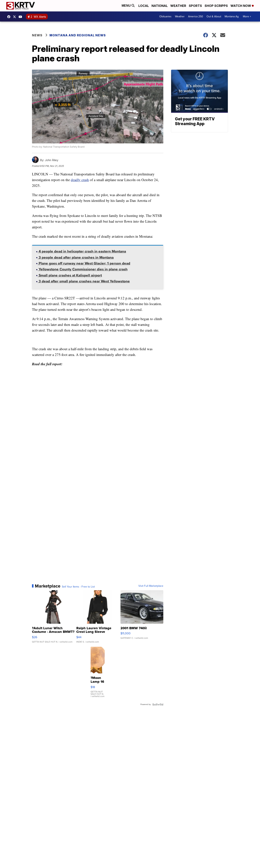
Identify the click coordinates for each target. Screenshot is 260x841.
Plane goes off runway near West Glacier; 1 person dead (84, 263)
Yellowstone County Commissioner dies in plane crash (83, 269)
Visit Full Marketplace (150, 586)
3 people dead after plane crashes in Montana (76, 258)
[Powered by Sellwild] (157, 704)
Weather (178, 6)
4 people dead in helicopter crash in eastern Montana (82, 251)
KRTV (15, 16)
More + (247, 16)
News (37, 35)
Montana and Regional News (77, 35)
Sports (195, 6)
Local (143, 6)
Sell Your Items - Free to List (78, 586)
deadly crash (80, 179)
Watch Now (241, 6)
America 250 (195, 16)
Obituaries (165, 16)
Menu (127, 5)
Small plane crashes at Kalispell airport (70, 275)
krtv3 (9, 16)
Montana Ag (232, 16)
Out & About (214, 16)
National (160, 6)
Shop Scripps (216, 6)
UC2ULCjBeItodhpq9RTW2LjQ (21, 16)
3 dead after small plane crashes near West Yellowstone (84, 281)
